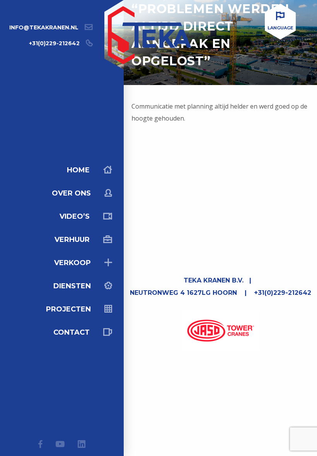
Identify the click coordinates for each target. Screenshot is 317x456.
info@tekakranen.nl (43, 27)
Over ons (72, 193)
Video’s (76, 216)
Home (79, 170)
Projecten (69, 309)
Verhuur (73, 239)
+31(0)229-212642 (54, 43)
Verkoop (73, 263)
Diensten (73, 286)
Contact (72, 332)
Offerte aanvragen (226, 439)
